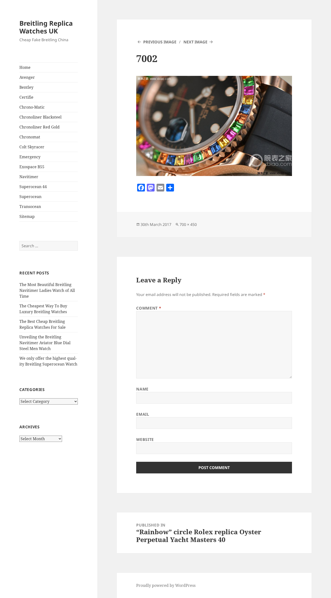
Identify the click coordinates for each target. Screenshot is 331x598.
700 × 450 (188, 224)
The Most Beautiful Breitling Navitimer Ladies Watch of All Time (47, 290)
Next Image (195, 42)
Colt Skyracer (31, 147)
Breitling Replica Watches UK (46, 27)
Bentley (26, 87)
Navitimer (28, 176)
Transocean (30, 206)
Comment (148, 308)
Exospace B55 (31, 166)
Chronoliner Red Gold (39, 127)
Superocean (30, 196)
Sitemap (27, 216)
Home (25, 67)
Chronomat (29, 137)
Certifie (26, 97)
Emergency (29, 156)
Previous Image (159, 42)
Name (142, 389)
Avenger (27, 77)
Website (145, 439)
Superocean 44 (33, 186)
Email (142, 414)
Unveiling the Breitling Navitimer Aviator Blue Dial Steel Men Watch (45, 342)
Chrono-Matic (32, 107)
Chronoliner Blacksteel (40, 117)
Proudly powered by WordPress (166, 585)
